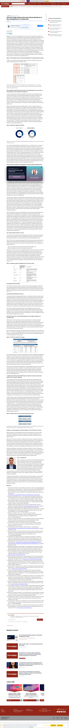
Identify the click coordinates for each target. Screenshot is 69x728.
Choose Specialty (4, 6)
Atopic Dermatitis (23, 6)
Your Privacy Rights (29, 710)
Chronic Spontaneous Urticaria (37, 6)
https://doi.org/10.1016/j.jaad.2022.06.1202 (16, 554)
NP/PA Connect (29, 4)
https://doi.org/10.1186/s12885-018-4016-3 (19, 584)
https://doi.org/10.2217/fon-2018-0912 (19, 568)
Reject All (53, 725)
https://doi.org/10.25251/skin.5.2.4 (25, 607)
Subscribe (39, 619)
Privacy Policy (28, 709)
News (32, 3)
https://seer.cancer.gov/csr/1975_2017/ (31, 506)
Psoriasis (54, 6)
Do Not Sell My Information (18, 710)
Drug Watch (42, 6)
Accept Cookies (60, 725)
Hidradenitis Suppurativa (48, 6)
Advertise (2, 710)
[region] (34, 725)
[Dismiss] (41, 167)
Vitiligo (60, 6)
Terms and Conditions (17, 711)
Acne (19, 6)
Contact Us (3, 711)
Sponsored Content (10, 625)
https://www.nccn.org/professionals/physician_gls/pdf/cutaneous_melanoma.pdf (24, 494)
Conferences (39, 3)
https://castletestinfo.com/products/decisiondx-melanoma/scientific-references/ (23, 528)
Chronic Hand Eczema (29, 6)
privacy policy (25, 621)
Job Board (15, 709)
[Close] (67, 725)
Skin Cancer (57, 6)
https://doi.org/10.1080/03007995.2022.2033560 (32, 558)
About (2, 709)
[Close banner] (67, 1)
